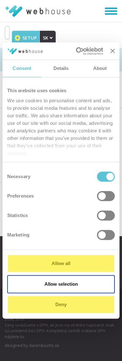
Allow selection (61, 284)
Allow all (61, 263)
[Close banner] (112, 51)
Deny (61, 304)
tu (22, 336)
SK (46, 38)
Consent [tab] (22, 68)
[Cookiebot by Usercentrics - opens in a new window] (77, 51)
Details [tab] (61, 68)
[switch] (106, 196)
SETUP (29, 38)
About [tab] (100, 68)
